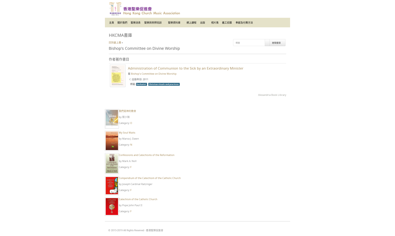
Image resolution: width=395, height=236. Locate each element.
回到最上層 (115, 42)
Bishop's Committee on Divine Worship (154, 73)
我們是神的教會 (127, 111)
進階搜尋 (276, 42)
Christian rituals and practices (164, 84)
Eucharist (141, 84)
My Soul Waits (127, 132)
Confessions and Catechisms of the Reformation (146, 155)
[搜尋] (267, 42)
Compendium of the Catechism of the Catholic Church (150, 178)
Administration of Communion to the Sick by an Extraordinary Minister (185, 68)
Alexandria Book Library (272, 95)
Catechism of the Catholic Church (138, 199)
